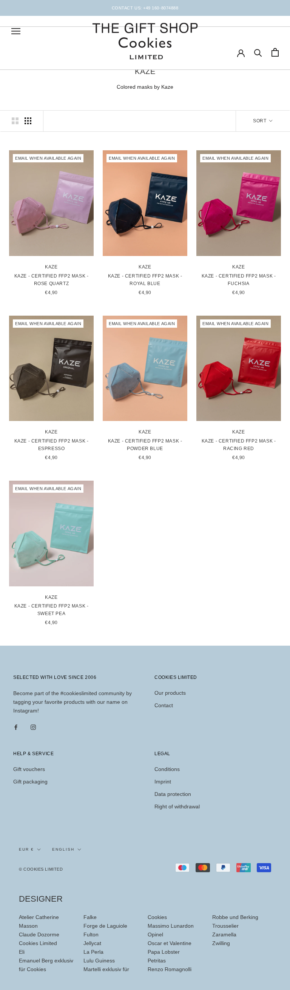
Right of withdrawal (177, 806)
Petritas (157, 961)
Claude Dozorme (39, 934)
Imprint (162, 782)
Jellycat (92, 943)
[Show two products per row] (15, 120)
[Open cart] (275, 52)
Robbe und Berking (235, 917)
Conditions (167, 769)
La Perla (93, 952)
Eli (22, 952)
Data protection (172, 794)
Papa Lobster (164, 952)
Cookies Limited (38, 943)
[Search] (258, 52)
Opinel (155, 934)
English (63, 849)
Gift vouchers (29, 769)
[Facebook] (16, 727)
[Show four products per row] (28, 120)
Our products (170, 693)
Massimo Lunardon (171, 926)
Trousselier (225, 926)
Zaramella (224, 934)
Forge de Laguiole (105, 926)
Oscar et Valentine (169, 943)
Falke (90, 917)
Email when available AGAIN (48, 158)
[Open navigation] (15, 31)
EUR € (26, 849)
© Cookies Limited (41, 869)
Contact (163, 705)
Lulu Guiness (99, 961)
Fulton (91, 934)
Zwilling (221, 943)
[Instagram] (33, 727)
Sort (260, 120)
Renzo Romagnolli (169, 969)
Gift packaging (30, 782)
